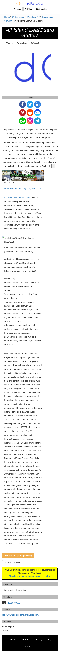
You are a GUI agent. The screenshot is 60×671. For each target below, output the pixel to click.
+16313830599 (13, 603)
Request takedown (12, 563)
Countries (42, 9)
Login (29, 646)
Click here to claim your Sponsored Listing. (30, 576)
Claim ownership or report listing (18, 555)
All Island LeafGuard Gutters (17, 197)
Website (36, 43)
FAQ (49, 639)
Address (10, 43)
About (13, 639)
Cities (29, 9)
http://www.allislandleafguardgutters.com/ (22, 188)
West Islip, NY (33, 17)
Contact (25, 639)
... (53, 166)
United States (18, 17)
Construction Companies (15, 590)
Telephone (23, 43)
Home (18, 9)
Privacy (38, 639)
